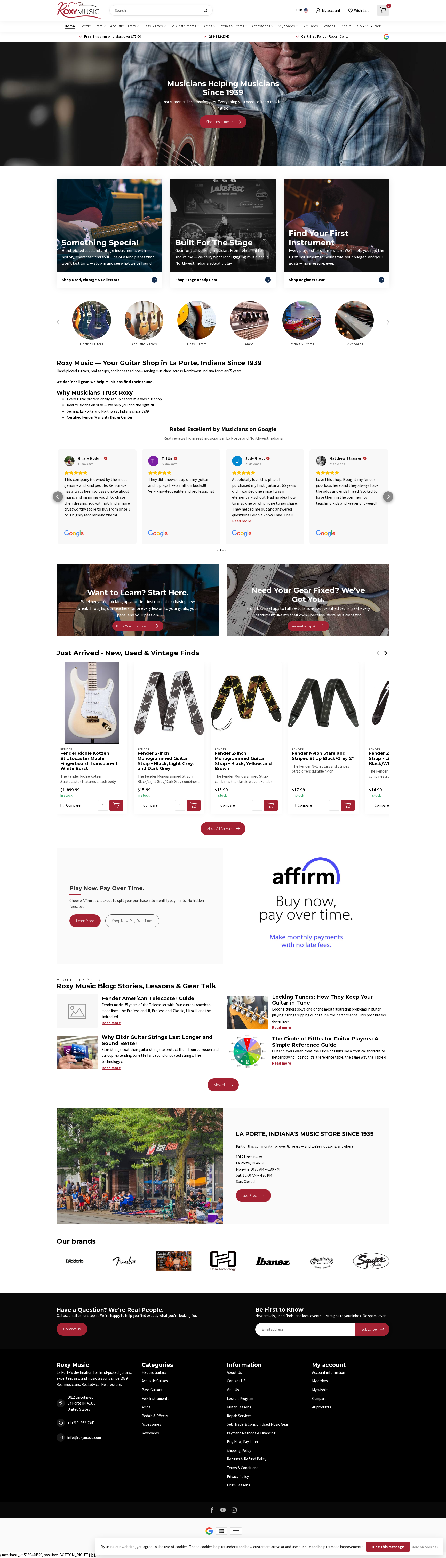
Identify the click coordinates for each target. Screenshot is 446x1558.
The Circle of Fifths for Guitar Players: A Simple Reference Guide (325, 1076)
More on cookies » (425, 1547)
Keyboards (286, 26)
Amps (208, 26)
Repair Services (239, 1450)
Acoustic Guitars (123, 26)
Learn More (85, 955)
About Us (234, 1406)
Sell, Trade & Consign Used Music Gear (257, 1458)
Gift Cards (310, 26)
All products (321, 1441)
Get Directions (253, 1229)
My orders (320, 1415)
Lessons (328, 26)
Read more (111, 1057)
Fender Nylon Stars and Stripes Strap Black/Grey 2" (323, 790)
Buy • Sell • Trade (369, 26)
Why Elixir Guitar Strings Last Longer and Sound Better (157, 1074)
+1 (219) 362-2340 (80, 1457)
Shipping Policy (239, 1484)
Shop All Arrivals (219, 862)
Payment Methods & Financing (251, 1467)
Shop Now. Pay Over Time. (132, 955)
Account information (328, 1406)
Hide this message (388, 1546)
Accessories (261, 26)
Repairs (345, 26)
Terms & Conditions (242, 1502)
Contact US (236, 1415)
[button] (58, 514)
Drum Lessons (238, 1519)
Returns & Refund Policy (246, 1493)
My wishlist (321, 1424)
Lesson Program (240, 1432)
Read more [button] (241, 556)
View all (220, 1119)
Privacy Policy (238, 1510)
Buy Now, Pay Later (242, 1476)
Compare (73, 840)
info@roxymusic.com (84, 1471)
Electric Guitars (90, 26)
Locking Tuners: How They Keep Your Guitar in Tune (322, 1034)
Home (70, 26)
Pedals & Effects (232, 26)
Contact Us (72, 1363)
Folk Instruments (183, 26)
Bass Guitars (153, 26)
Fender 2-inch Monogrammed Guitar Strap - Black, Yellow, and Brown (243, 795)
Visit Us (233, 1424)
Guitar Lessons (239, 1441)
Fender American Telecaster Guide (148, 1033)
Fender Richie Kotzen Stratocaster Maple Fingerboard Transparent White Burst (89, 795)
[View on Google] (69, 461)
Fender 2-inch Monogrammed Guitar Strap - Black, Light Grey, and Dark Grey (166, 795)
